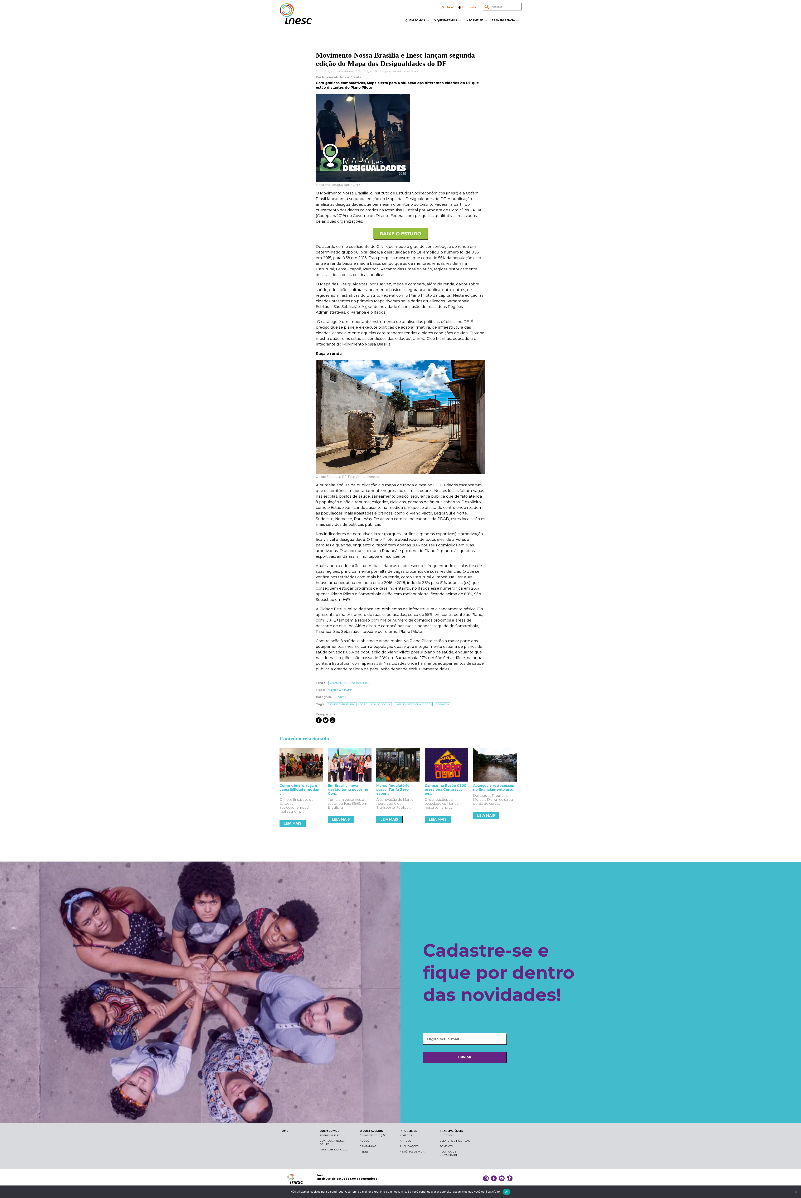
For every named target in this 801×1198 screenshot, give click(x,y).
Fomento (446, 1146)
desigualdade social (375, 704)
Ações (364, 1140)
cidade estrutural (341, 704)
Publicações (409, 1146)
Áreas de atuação (373, 1135)
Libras (449, 7)
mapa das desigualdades (413, 704)
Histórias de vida (412, 1151)
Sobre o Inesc (330, 1135)
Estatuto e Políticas (455, 1140)
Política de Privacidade (449, 1153)
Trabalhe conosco (334, 1149)
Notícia (341, 697)
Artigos (405, 1140)
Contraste (469, 7)
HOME (284, 1130)
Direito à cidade (340, 690)
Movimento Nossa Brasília (348, 683)
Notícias (406, 1135)
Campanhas (368, 1146)
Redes (364, 1151)
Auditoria (447, 1135)
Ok (507, 1191)
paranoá (442, 704)
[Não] (796, 1192)
